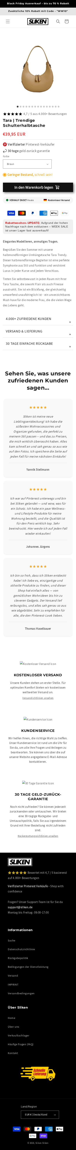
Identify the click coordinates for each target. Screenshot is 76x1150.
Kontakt (13, 1053)
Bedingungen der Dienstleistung (28, 967)
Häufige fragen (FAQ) (21, 1044)
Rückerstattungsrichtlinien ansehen (38, 836)
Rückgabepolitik (18, 958)
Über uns (13, 1026)
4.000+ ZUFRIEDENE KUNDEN (38, 320)
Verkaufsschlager (18, 1035)
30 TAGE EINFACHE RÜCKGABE (38, 345)
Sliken (38, 1143)
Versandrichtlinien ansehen (38, 698)
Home (11, 1018)
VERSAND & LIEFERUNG (38, 333)
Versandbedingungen (21, 993)
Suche (11, 940)
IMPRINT (13, 984)
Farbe (6, 156)
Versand (13, 975)
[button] (8, 21)
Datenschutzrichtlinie (21, 949)
